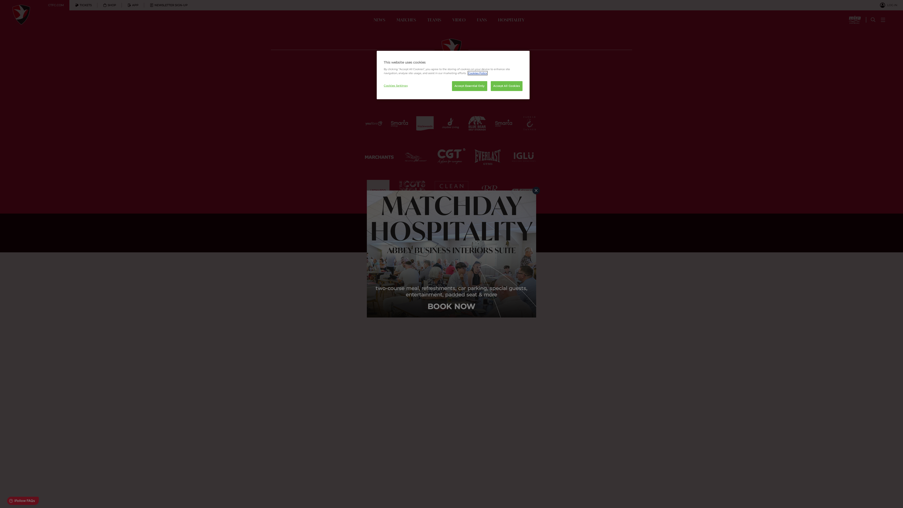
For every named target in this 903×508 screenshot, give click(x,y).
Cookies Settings (396, 85)
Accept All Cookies (506, 85)
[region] (453, 75)
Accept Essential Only (470, 85)
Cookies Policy (477, 73)
